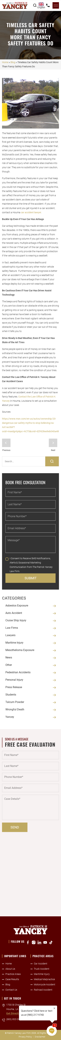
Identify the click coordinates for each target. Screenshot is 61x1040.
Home (5, 62)
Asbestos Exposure (16, 605)
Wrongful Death (14, 709)
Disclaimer (40, 1036)
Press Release (13, 687)
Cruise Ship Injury (15, 620)
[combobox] (41, 5)
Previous (6, 443)
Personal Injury (14, 679)
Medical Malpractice (44, 979)
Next (53, 443)
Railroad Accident (43, 989)
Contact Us (11, 989)
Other (8, 665)
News (8, 657)
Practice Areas (13, 974)
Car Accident (40, 963)
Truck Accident (41, 968)
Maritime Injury (14, 642)
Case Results (12, 979)
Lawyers (10, 635)
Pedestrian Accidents (17, 672)
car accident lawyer (30, 212)
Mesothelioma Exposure (19, 650)
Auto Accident (13, 613)
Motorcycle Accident (44, 984)
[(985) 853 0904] (48, 5)
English (41, 7)
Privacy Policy (25, 1036)
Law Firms (11, 627)
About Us (10, 968)
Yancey (9, 716)
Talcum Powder (14, 702)
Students (10, 694)
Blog (13, 62)
